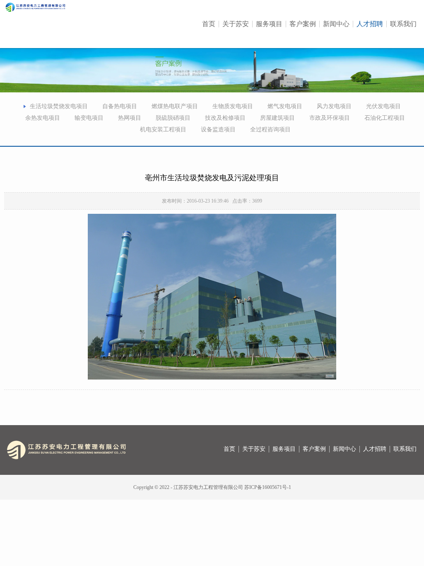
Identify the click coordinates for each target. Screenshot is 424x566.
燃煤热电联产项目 (175, 106)
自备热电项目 (119, 106)
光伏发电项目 (383, 106)
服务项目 (269, 24)
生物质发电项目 (232, 106)
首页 (208, 24)
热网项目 (129, 118)
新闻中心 (336, 24)
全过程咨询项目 (270, 129)
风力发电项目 (334, 106)
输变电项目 (89, 118)
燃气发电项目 (284, 106)
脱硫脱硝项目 (173, 118)
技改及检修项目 (225, 118)
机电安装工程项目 (163, 129)
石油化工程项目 (384, 118)
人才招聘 (370, 24)
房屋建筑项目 (277, 118)
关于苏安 (235, 24)
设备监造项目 (218, 129)
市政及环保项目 (329, 118)
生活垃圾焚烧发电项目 (59, 106)
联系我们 (403, 24)
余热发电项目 (42, 118)
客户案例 (302, 24)
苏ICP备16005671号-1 (267, 487)
